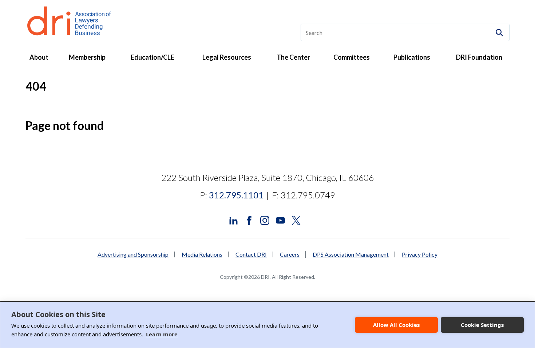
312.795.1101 (236, 195)
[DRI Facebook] (249, 219)
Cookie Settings (482, 324)
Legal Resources (226, 57)
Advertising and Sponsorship (133, 254)
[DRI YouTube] (280, 219)
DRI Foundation (479, 57)
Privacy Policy (419, 254)
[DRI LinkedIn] (233, 219)
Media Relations (202, 254)
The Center (293, 57)
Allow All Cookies (396, 324)
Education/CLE (152, 57)
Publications (411, 57)
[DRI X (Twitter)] (296, 219)
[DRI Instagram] (264, 219)
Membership (87, 57)
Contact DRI (251, 254)
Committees (351, 57)
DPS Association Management (351, 254)
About (38, 57)
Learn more (162, 334)
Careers (290, 254)
